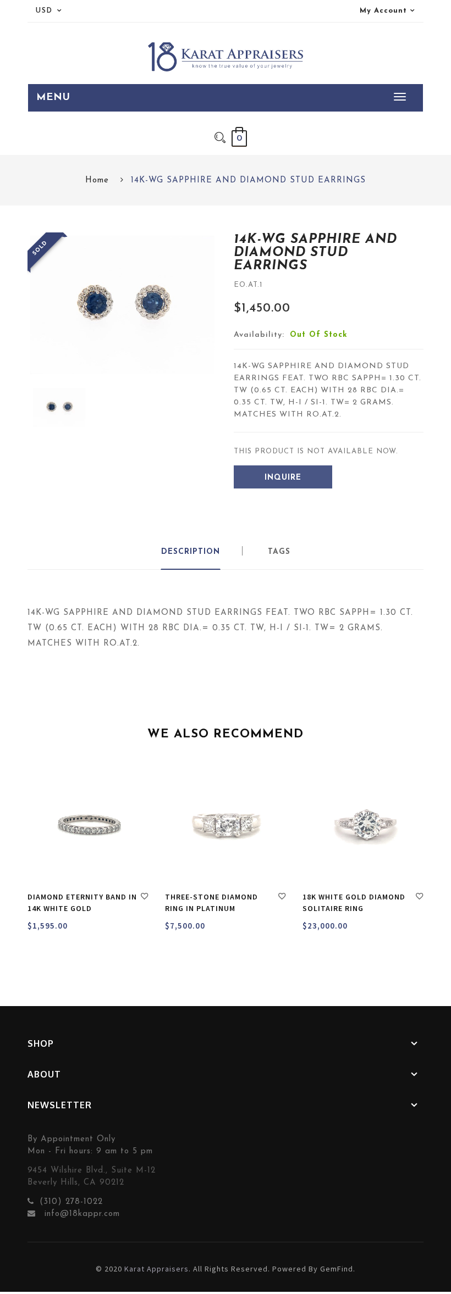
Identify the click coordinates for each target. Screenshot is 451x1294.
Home (97, 180)
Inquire (283, 478)
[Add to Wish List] (144, 898)
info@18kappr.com (80, 1214)
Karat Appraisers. (157, 1269)
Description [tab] (190, 552)
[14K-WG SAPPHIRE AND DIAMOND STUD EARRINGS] (59, 407)
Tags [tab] (279, 552)
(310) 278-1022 (71, 1202)
